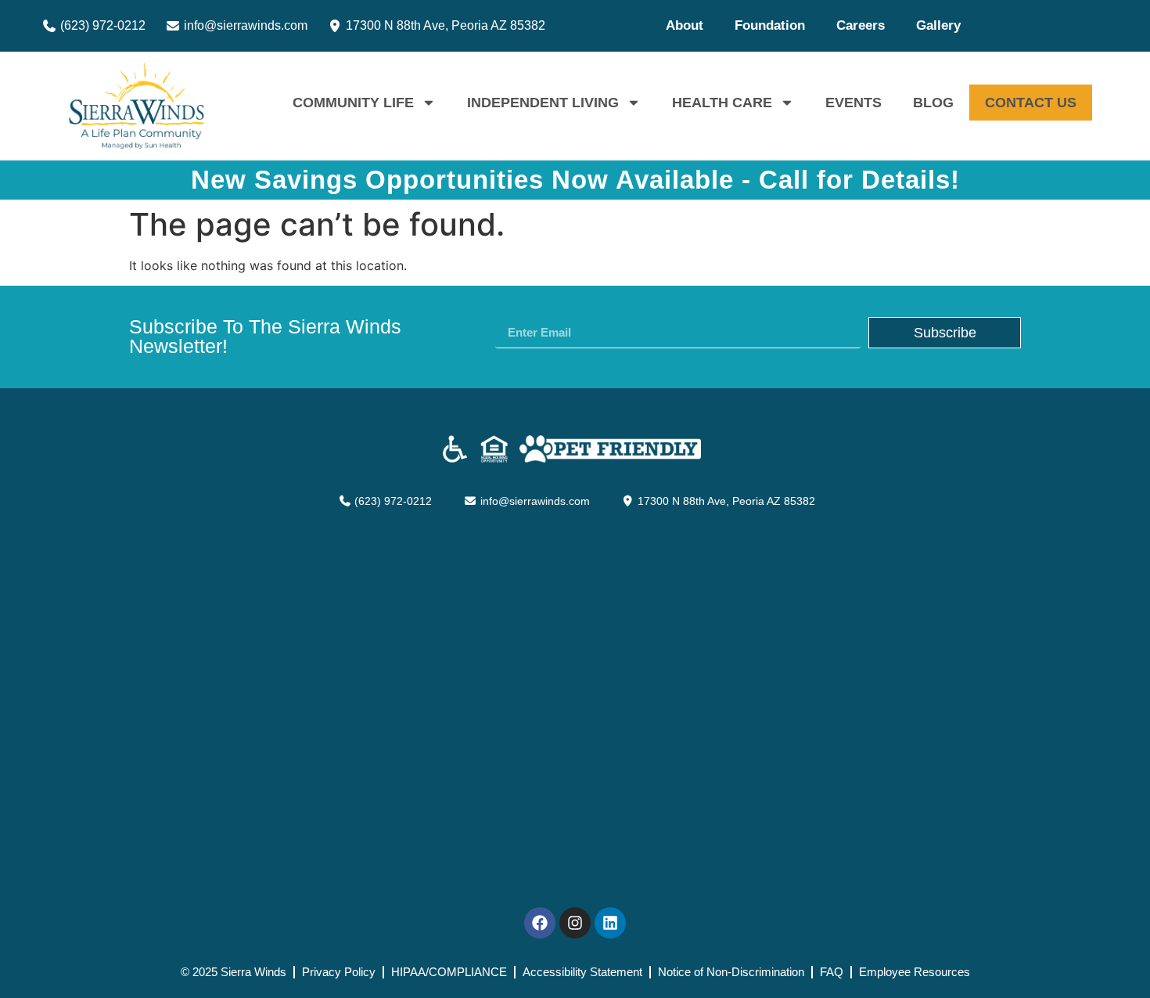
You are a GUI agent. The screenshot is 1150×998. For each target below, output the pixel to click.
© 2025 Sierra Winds (233, 971)
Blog (933, 102)
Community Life (353, 102)
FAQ (831, 971)
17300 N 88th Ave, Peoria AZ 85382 (444, 25)
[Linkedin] (610, 923)
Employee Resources (914, 971)
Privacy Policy (339, 971)
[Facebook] (539, 923)
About (684, 25)
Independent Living (543, 102)
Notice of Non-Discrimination (731, 971)
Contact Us (1030, 102)
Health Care (722, 102)
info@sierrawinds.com (244, 25)
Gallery (938, 25)
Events (853, 102)
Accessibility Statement (582, 971)
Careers (860, 25)
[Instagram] (575, 923)
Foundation (770, 25)
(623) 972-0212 (101, 25)
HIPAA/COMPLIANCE (449, 971)
